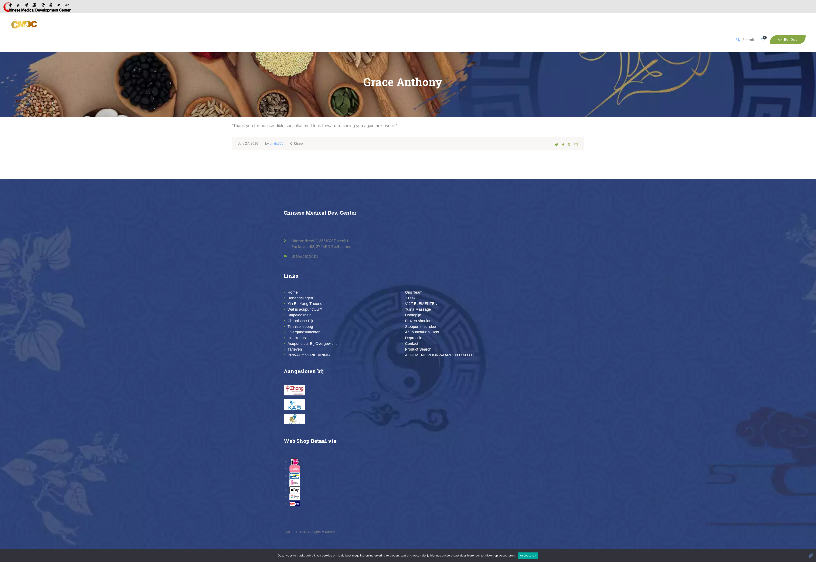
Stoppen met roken (421, 326)
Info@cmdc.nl (304, 256)
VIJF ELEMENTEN (421, 304)
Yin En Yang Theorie (305, 304)
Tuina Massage (418, 309)
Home (293, 292)
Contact (411, 343)
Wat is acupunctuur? (305, 309)
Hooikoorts (297, 338)
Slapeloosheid (300, 315)
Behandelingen (300, 298)
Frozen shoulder (419, 321)
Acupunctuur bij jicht (422, 332)
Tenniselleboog (300, 326)
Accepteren (528, 555)
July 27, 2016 (248, 143)
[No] (811, 556)
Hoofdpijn (413, 315)
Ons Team (413, 292)
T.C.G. (410, 298)
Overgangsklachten (304, 332)
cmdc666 (276, 143)
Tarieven (295, 349)
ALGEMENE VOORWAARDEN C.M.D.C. (440, 355)
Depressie (413, 338)
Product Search (418, 349)
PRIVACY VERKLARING (309, 355)
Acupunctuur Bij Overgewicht (312, 343)
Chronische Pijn (301, 321)
